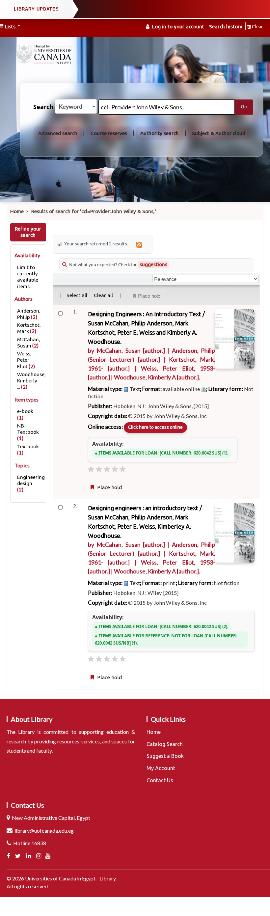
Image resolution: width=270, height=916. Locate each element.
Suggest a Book (165, 756)
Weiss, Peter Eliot (24, 360)
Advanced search (57, 133)
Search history (225, 26)
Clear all (103, 295)
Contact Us (160, 780)
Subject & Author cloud (218, 133)
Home (17, 211)
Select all (77, 295)
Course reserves (109, 133)
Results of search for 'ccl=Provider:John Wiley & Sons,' (93, 211)
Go (244, 106)
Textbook (28, 446)
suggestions (153, 264)
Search (43, 107)
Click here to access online (155, 427)
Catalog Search (165, 744)
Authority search (159, 133)
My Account (161, 768)
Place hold (149, 295)
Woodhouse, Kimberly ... (31, 381)
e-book (25, 411)
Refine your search (28, 232)
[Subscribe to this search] (139, 244)
